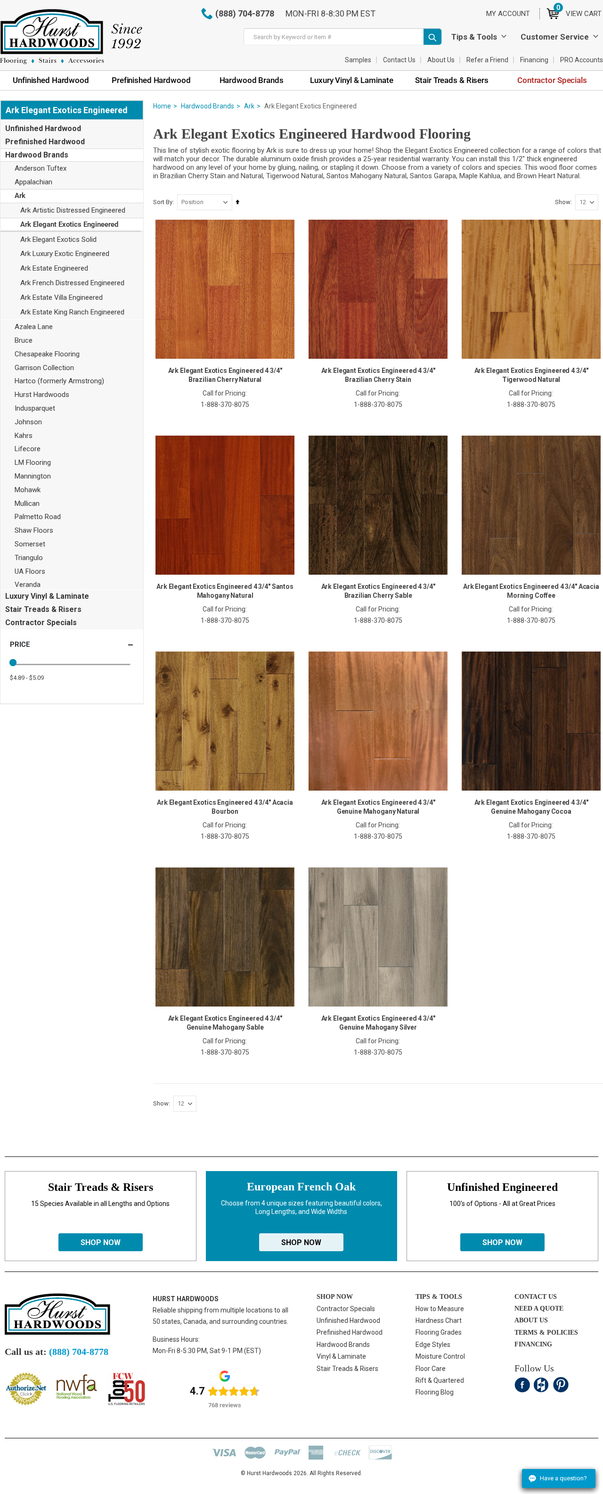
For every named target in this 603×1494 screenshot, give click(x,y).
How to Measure (440, 1308)
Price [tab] (20, 644)
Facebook (522, 1385)
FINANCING (533, 1344)
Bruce (24, 340)
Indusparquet (35, 408)
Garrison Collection (44, 367)
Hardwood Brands (207, 106)
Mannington (33, 476)
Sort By (162, 202)
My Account (508, 13)
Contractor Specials (41, 622)
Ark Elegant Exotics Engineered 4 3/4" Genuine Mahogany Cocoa (531, 807)
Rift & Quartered (440, 1380)
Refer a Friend (487, 60)
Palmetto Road (38, 516)
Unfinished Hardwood (43, 128)
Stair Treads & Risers (43, 609)
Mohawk (28, 490)
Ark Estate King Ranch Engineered (72, 312)
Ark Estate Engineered (54, 268)
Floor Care (431, 1368)
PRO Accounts (581, 60)
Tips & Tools (474, 36)
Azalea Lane (34, 326)
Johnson (28, 422)
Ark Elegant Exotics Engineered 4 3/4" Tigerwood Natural (531, 375)
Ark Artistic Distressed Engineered (72, 210)
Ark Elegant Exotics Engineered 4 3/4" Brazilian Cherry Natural (225, 375)
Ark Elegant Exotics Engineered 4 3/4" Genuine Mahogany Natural (378, 807)
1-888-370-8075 (225, 404)
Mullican (27, 503)
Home (162, 106)
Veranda (28, 584)
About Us (441, 60)
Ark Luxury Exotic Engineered (64, 253)
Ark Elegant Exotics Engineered (69, 224)
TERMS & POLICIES (546, 1332)
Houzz (541, 1385)
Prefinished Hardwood (45, 141)
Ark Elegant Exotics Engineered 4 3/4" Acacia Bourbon (225, 807)
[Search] (432, 37)
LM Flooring (33, 462)
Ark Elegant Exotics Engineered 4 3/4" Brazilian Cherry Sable (378, 591)
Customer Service (555, 36)
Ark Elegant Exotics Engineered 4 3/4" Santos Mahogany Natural (224, 591)
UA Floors (30, 571)
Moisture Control (440, 1356)
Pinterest (561, 1385)
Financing (534, 60)
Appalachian (33, 182)
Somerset (30, 544)
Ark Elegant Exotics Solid (58, 239)
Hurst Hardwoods (42, 394)
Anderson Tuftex (40, 168)
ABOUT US (531, 1320)
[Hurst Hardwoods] (71, 36)
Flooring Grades (439, 1332)
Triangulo (29, 557)
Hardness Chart (439, 1320)
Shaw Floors (34, 530)
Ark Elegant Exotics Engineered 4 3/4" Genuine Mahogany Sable (225, 1023)
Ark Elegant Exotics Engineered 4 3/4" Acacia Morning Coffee (531, 591)
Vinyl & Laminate (341, 1356)
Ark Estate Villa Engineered (61, 297)
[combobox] (342, 37)
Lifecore (28, 449)
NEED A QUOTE (538, 1308)
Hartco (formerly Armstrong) (59, 381)
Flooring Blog (435, 1392)
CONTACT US (535, 1296)
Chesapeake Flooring (47, 354)
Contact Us (399, 60)
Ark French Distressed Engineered (72, 283)
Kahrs (24, 435)
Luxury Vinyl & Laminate (47, 596)
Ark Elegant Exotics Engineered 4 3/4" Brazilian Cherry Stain (378, 375)
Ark (249, 106)
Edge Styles (433, 1344)
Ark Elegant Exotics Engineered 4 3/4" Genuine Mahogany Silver (378, 1023)
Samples (358, 60)
